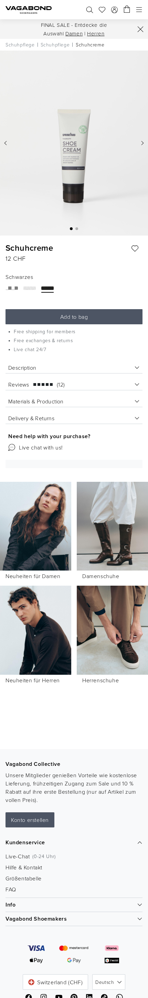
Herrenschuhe (100, 680)
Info (10, 905)
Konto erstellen (30, 820)
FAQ (11, 889)
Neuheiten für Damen (33, 576)
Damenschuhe (100, 576)
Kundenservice (25, 842)
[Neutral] (12, 288)
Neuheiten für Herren (33, 680)
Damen (74, 33)
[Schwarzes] (47, 288)
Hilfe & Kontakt (24, 867)
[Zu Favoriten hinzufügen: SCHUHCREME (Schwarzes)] (134, 248)
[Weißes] (29, 288)
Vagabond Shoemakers (36, 919)
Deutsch (104, 982)
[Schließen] (140, 29)
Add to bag (74, 317)
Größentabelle (24, 878)
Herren (96, 33)
